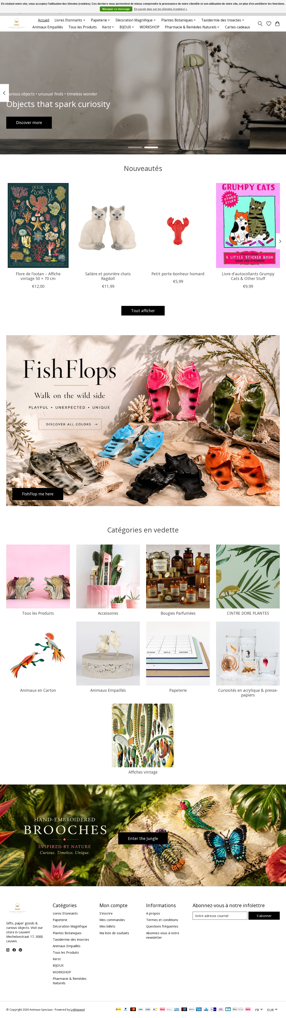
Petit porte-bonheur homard (177, 273)
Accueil (43, 20)
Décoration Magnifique (70, 926)
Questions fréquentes (162, 926)
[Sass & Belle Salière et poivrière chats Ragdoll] (108, 225)
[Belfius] (191, 1009)
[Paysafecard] (169, 1009)
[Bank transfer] (148, 1009)
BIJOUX (58, 965)
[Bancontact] (155, 1009)
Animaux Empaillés (47, 27)
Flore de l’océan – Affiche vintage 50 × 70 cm (38, 276)
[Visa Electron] (177, 1009)
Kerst (57, 959)
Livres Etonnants (65, 913)
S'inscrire (106, 913)
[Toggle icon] (260, 24)
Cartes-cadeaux (237, 27)
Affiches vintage (143, 772)
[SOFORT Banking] (162, 1009)
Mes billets (107, 926)
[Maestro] (184, 1009)
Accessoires (108, 613)
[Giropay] (213, 1009)
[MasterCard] (133, 1009)
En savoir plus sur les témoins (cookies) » (160, 9)
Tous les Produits (82, 27)
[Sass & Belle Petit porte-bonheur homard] (178, 225)
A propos (153, 913)
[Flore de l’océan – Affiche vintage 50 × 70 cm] (38, 225)
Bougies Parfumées (178, 613)
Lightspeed (78, 1010)
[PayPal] (126, 1009)
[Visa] (140, 1009)
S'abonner (264, 915)
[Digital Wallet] (238, 1009)
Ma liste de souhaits (114, 933)
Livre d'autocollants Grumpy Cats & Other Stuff (248, 276)
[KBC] (206, 1009)
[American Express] (199, 1009)
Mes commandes (112, 919)
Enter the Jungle (143, 838)
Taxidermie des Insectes (71, 939)
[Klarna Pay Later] (248, 1009)
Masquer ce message (116, 9)
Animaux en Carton (38, 690)
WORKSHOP (150, 27)
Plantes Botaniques (67, 933)
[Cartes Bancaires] (228, 1009)
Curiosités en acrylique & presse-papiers (248, 693)
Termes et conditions (162, 919)
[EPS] (221, 1009)
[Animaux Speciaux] (16, 23)
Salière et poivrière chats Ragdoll (108, 276)
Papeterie (178, 690)
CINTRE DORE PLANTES (248, 613)
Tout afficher (143, 310)
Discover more (29, 122)
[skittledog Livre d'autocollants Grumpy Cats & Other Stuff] (248, 225)
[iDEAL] (118, 1009)
